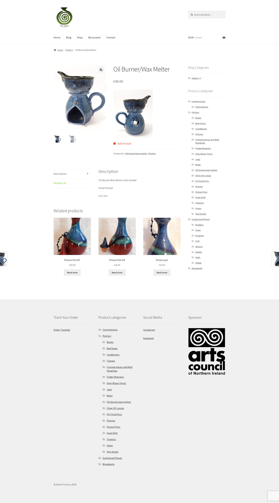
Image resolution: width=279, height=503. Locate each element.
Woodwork (197, 268)
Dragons (199, 235)
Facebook (148, 338)
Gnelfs (198, 252)
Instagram (149, 329)
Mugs (198, 164)
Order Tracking (62, 329)
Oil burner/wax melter (136, 153)
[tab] (72, 174)
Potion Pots (201, 192)
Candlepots (201, 128)
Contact (110, 37)
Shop (80, 37)
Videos (195, 78)
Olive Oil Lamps (203, 175)
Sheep (198, 262)
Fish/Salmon (201, 106)
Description (60, 173)
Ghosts (199, 246)
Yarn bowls (200, 213)
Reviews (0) (60, 183)
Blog (68, 37)
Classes (199, 134)
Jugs (197, 159)
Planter (199, 186)
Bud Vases (200, 123)
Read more (72, 272)
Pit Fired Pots (202, 181)
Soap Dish (200, 197)
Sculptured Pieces (201, 219)
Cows (198, 230)
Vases (198, 208)
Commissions (198, 101)
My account (94, 37)
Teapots (199, 202)
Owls (197, 257)
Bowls (198, 117)
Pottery (69, 50)
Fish (197, 241)
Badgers (199, 224)
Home (57, 37)
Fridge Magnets (203, 148)
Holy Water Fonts (204, 153)
